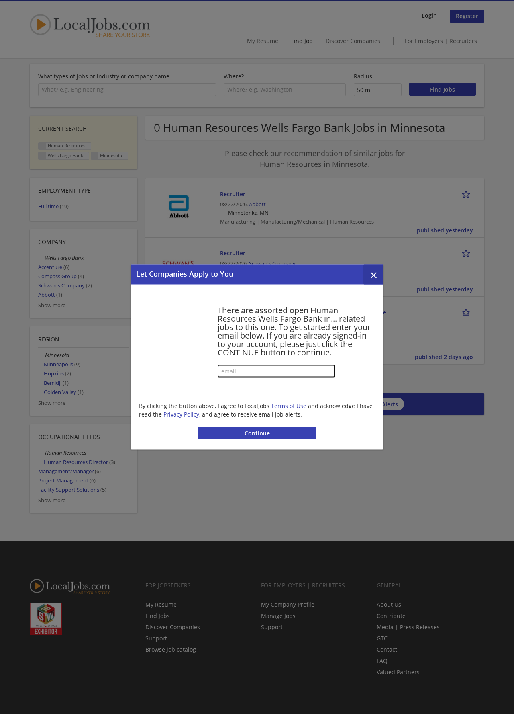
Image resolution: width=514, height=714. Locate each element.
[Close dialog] (373, 275)
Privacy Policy (181, 414)
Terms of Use (288, 405)
